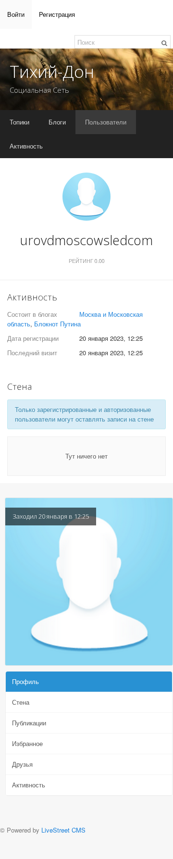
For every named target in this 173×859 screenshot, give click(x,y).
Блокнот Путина (57, 323)
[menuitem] (16, 14)
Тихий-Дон (52, 71)
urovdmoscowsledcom (86, 240)
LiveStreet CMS (63, 829)
